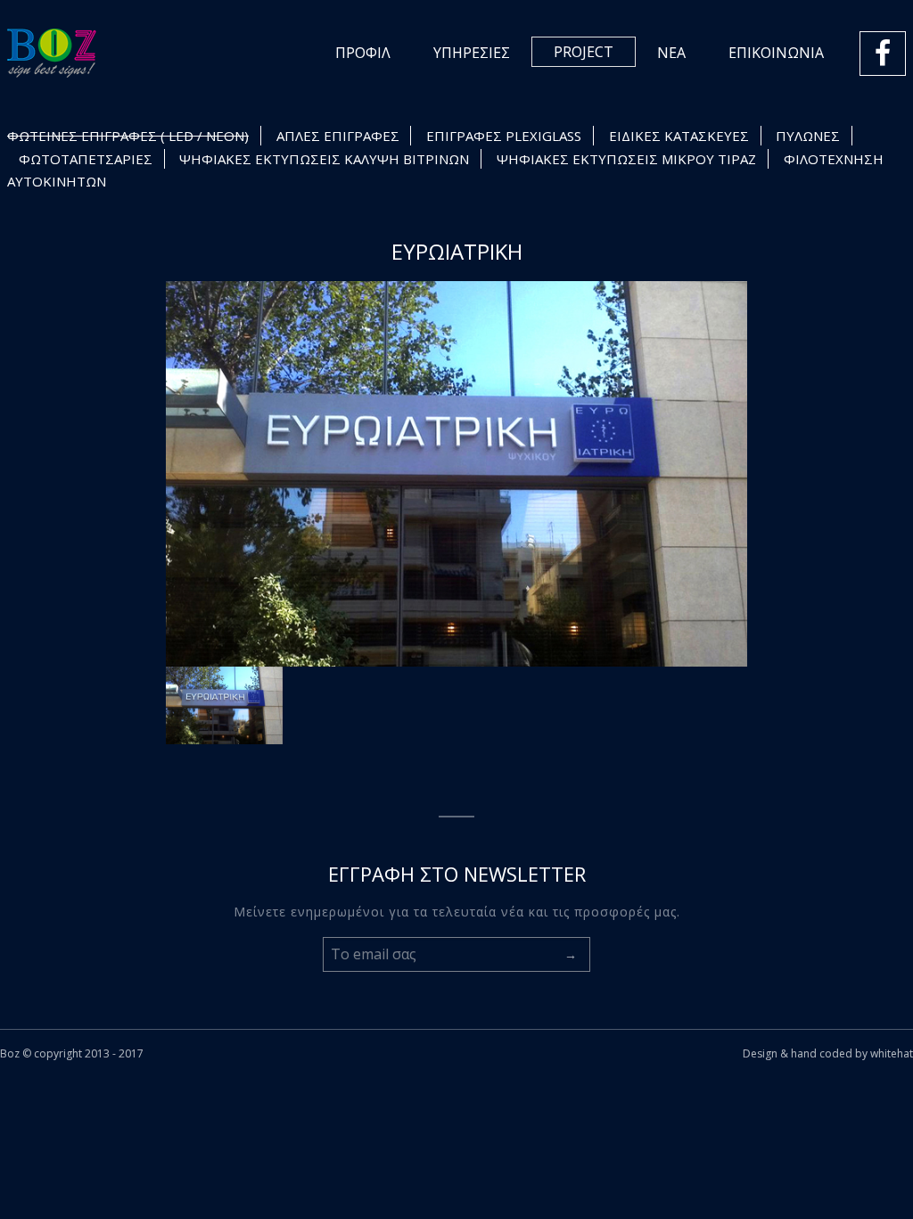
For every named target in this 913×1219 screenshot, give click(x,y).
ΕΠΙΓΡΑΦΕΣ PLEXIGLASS (503, 136)
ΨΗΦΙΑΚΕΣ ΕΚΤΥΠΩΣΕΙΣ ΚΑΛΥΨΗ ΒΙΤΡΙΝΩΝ (324, 159)
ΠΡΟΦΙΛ (363, 52)
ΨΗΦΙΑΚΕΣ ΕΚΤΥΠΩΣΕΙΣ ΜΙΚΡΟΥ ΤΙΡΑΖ (626, 159)
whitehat (891, 1053)
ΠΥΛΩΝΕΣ (808, 136)
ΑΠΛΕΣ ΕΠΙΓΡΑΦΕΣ (337, 136)
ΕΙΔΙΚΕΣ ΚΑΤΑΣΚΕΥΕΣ (679, 136)
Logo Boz (51, 53)
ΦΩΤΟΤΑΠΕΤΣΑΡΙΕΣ (85, 159)
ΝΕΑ (671, 52)
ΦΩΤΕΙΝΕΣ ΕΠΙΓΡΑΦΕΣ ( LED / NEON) (128, 136)
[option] (457, 474)
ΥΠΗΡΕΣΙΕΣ (471, 52)
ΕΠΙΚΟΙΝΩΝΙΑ (776, 52)
